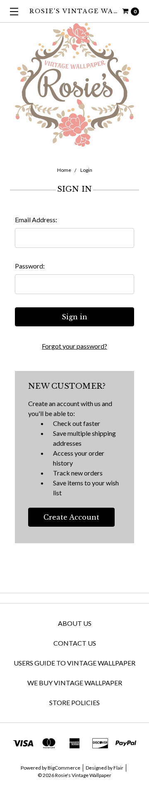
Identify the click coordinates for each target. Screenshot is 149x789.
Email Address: (36, 219)
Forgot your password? (74, 346)
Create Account (71, 517)
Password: (30, 266)
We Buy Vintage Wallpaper (74, 683)
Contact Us (74, 643)
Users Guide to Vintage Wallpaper (74, 663)
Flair (118, 768)
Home (64, 170)
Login (86, 170)
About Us (74, 623)
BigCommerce (64, 768)
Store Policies (74, 702)
